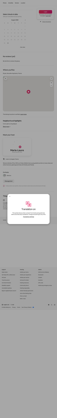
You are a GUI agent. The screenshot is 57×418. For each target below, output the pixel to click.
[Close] (9, 196)
